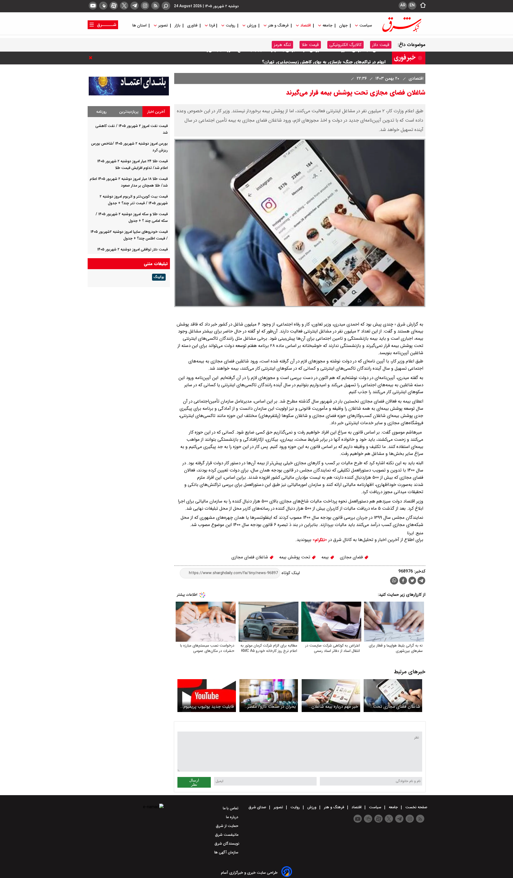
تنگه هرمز (282, 44)
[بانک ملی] (129, 94)
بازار (177, 25)
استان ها (139, 25)
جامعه (327, 25)
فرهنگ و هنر (278, 25)
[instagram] (145, 6)
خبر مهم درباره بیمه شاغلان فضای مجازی (335, 706)
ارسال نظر (194, 782)
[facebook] (403, 581)
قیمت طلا (310, 44)
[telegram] (134, 6)
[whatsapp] (394, 581)
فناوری (192, 25)
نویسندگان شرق (227, 843)
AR (402, 5)
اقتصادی (415, 78)
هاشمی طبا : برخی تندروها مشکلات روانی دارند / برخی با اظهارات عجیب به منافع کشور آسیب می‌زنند (294, 58)
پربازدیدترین (128, 112)
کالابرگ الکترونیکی (345, 44)
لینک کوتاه (290, 573)
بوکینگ (159, 277)
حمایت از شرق (227, 826)
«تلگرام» (319, 540)
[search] (166, 6)
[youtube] (93, 6)
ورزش (251, 25)
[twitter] (124, 6)
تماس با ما (231, 808)
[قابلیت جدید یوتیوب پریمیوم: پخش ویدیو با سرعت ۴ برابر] (206, 695)
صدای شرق (257, 807)
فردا (211, 25)
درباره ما (232, 817)
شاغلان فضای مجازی (250, 557)
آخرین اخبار (156, 112)
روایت (230, 25)
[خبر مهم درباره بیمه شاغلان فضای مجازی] (331, 695)
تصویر (163, 25)
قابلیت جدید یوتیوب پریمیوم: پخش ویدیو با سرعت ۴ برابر (208, 706)
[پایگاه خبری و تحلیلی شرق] (401, 31)
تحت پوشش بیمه (295, 557)
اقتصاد (305, 25)
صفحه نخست (415, 807)
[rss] (155, 6)
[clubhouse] (103, 6)
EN (412, 5)
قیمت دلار (380, 44)
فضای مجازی (352, 557)
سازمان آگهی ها (226, 852)
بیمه (325, 557)
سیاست (365, 25)
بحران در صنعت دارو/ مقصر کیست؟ (271, 706)
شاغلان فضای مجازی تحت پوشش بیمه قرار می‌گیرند (396, 706)
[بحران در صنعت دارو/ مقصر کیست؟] (268, 695)
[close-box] (92, 58)
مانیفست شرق (227, 835)
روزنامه (101, 112)
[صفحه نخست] (421, 6)
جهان (343, 25)
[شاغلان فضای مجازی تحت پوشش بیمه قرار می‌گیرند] (393, 695)
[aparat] (114, 6)
